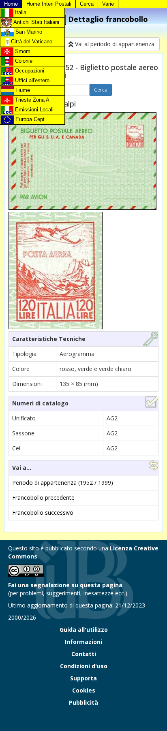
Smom (21, 51)
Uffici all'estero (31, 80)
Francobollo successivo (42, 512)
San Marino (28, 32)
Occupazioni (28, 71)
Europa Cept (29, 119)
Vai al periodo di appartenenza (113, 44)
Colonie (22, 61)
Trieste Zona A (31, 100)
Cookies (83, 690)
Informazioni (83, 642)
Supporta (83, 678)
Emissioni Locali (33, 110)
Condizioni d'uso (83, 666)
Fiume (22, 90)
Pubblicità (83, 702)
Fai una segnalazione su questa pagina (65, 585)
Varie (108, 4)
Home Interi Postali (48, 4)
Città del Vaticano (30, 41)
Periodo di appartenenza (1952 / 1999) (62, 482)
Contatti (83, 654)
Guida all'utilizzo (84, 629)
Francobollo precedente (43, 497)
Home (11, 4)
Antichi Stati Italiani (35, 22)
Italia (19, 12)
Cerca (87, 4)
